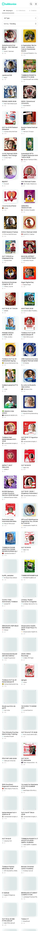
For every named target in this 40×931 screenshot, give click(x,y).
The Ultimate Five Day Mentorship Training (10, 733)
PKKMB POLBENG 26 (29, 577)
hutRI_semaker (8, 575)
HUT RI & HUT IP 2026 (29, 732)
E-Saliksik (5, 893)
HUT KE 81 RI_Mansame (26, 759)
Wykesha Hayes (28, 260)
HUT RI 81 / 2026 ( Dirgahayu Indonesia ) (29, 492)
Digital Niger (27, 284)
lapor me (26, 467)
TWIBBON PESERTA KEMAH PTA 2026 (28, 76)
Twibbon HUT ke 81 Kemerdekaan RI (28, 334)
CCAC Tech (7, 157)
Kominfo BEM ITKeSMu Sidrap (30, 310)
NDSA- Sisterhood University (28, 102)
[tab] (8, 10)
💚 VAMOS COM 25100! (8, 412)
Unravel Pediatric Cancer (30, 53)
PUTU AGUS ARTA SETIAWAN (30, 734)
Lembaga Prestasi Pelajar (30, 897)
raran (25, 682)
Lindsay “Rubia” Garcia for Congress (29, 601)
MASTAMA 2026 (27, 308)
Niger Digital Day (27, 282)
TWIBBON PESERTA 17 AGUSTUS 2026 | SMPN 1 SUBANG (29, 840)
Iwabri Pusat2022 (9, 658)
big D (5, 77)
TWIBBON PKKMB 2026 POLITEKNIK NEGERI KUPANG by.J (9, 549)
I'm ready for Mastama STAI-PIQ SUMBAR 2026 (29, 786)
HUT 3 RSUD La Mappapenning (7, 257)
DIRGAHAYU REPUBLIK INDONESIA (10, 627)
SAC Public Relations (30, 183)
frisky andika (8, 337)
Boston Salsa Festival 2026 (29, 128)
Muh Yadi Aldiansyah (10, 103)
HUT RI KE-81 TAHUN (9, 308)
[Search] (31, 4)
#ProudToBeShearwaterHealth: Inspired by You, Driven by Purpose (29, 521)
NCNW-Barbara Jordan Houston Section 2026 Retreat (10, 493)
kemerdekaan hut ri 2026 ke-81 (9, 813)
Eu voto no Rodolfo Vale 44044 (28, 386)
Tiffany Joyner (8, 286)
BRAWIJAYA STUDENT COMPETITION (29, 894)
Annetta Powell (9, 736)
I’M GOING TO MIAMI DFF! (28, 707)
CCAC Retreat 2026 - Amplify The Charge (10, 154)
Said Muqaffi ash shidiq (30, 79)
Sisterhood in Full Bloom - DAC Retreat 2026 (10, 47)
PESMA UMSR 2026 (9, 101)
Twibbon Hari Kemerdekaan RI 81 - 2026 (9, 439)
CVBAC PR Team (28, 658)
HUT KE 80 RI (26, 465)
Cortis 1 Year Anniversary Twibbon (10, 601)
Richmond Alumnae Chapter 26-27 (9, 283)
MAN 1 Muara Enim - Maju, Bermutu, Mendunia (30, 762)
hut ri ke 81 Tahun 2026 (27, 813)
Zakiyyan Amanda (9, 760)
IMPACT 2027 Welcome (7, 466)
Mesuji (6, 630)
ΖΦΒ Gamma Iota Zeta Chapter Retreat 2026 (29, 360)
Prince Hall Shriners (10, 234)
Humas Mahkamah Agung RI (11, 363)
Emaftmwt (26, 921)
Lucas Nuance (28, 710)
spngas (24, 680)
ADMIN (6, 310)
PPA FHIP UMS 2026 (9, 758)
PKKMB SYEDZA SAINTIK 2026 (8, 334)
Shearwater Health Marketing (30, 525)
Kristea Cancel (28, 870)
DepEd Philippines (9, 895)
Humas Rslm (8, 260)
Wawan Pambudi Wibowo (30, 159)
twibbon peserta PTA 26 (10, 386)
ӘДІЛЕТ (5, 182)
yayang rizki (8, 841)
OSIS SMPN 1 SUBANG (30, 844)
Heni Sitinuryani (28, 337)
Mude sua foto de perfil (8, 707)
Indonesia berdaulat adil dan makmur (9, 655)
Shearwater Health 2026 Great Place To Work (29, 627)
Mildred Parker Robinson (11, 497)
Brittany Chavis (27, 411)
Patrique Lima (27, 389)
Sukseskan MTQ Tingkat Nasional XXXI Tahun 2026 (29, 155)
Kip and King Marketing (30, 413)
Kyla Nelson (27, 105)
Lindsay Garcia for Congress (30, 604)
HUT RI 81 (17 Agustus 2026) (29, 438)
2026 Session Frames (10, 232)
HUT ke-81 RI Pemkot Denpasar (10, 128)
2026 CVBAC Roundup (26, 655)
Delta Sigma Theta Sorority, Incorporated (11, 788)
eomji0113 (7, 604)
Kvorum (6, 183)
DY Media (26, 363)
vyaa (5, 389)
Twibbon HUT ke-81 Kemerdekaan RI (9, 681)
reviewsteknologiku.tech (11, 443)
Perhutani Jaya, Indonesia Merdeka (9, 520)
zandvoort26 (7, 75)
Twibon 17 (25, 919)
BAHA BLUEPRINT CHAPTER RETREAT (28, 257)
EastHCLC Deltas (28, 234)
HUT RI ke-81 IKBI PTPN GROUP (8, 920)
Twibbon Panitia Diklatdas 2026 (8, 867)
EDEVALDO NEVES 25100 (11, 415)
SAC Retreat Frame (28, 182)
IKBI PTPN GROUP (9, 923)
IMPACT (6, 469)
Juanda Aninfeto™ (10, 553)
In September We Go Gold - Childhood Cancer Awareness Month (28, 48)
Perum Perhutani (9, 523)
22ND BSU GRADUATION (26, 207)
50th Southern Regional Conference (10, 785)
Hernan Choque (28, 131)
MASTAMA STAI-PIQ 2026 (30, 790)
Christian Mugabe (29, 210)
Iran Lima (7, 710)
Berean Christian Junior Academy (27, 867)
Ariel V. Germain (9, 51)
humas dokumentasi (10, 131)
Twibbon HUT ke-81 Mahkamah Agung (9, 360)
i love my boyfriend (9, 206)
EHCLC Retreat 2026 (29, 232)
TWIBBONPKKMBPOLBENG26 (29, 575)
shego (6, 208)
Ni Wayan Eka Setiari (10, 577)
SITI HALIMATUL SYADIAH (11, 870)
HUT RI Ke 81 (6, 839)
